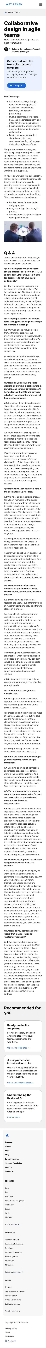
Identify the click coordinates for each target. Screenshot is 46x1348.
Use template (16, 85)
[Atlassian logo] (14, 4)
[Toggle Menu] (40, 4)
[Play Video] (23, 231)
